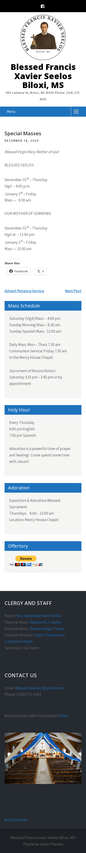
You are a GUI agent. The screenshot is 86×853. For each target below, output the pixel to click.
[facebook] (43, 7)
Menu (11, 111)
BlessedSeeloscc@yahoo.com (39, 687)
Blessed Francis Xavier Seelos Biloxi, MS (43, 76)
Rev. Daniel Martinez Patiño (39, 615)
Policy (63, 715)
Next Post (73, 290)
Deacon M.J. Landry (45, 622)
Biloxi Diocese (16, 819)
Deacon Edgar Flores (47, 628)
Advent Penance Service (24, 290)
